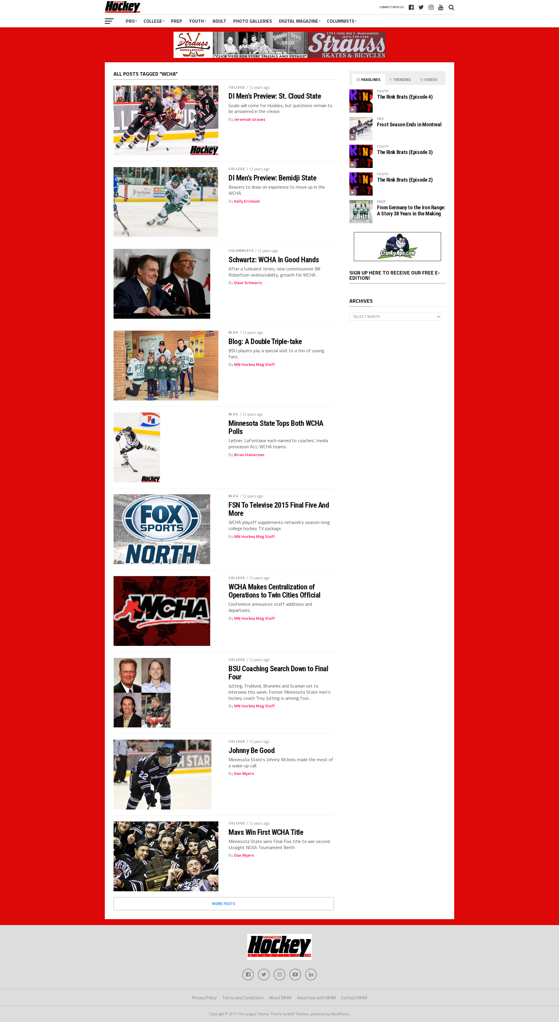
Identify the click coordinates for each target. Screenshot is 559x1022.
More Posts (223, 903)
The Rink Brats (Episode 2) (404, 180)
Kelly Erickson (247, 201)
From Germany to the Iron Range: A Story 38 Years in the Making (411, 210)
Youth (196, 20)
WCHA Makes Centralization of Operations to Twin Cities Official (275, 591)
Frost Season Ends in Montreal (409, 124)
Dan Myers (244, 773)
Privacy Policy (204, 997)
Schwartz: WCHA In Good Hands (274, 260)
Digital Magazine (298, 20)
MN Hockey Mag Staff (254, 364)
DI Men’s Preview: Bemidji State (272, 178)
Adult (219, 20)
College (153, 20)
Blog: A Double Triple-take (265, 341)
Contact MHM (354, 997)
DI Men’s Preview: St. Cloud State (275, 96)
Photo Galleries (252, 20)
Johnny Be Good (252, 750)
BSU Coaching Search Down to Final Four (278, 673)
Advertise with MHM (316, 997)
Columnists (340, 20)
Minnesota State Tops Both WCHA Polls (276, 427)
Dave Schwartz (248, 282)
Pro (130, 20)
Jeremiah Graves (249, 119)
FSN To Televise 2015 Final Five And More (279, 509)
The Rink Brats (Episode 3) (404, 152)
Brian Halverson (249, 454)
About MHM (280, 997)
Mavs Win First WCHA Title (266, 832)
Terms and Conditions (242, 997)
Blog (233, 332)
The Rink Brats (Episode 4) (404, 97)
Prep (176, 20)
